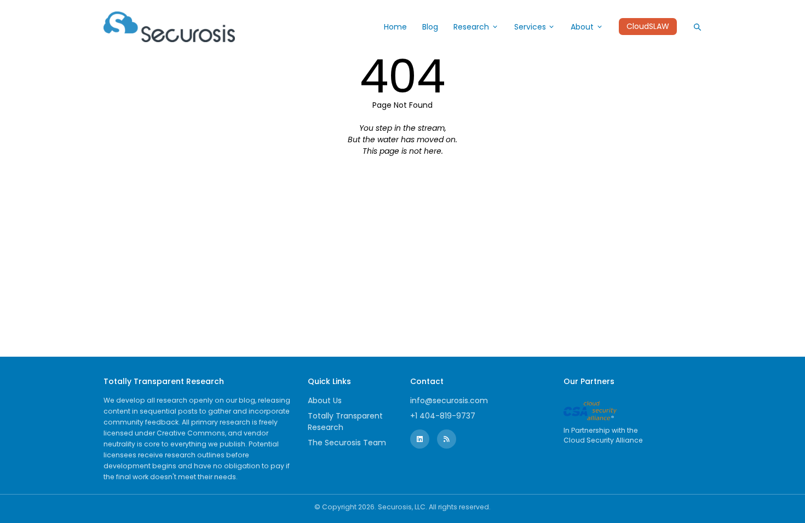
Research (471, 26)
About (582, 26)
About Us (325, 400)
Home (395, 26)
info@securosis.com (449, 400)
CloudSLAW (647, 26)
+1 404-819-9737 (442, 415)
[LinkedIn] (419, 439)
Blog (430, 26)
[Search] (697, 27)
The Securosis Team (347, 442)
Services (530, 26)
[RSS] (446, 439)
